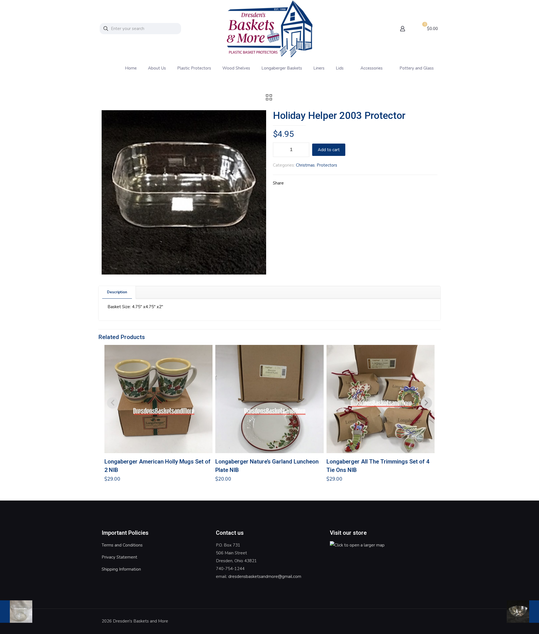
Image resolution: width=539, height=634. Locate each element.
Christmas (305, 165)
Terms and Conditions (122, 545)
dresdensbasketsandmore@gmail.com (264, 576)
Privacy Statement (119, 557)
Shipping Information (121, 569)
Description (117, 292)
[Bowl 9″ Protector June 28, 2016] (523, 611)
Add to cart (329, 150)
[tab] (117, 292)
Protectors (327, 165)
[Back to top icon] (431, 620)
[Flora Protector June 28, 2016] (16, 611)
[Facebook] (417, 621)
